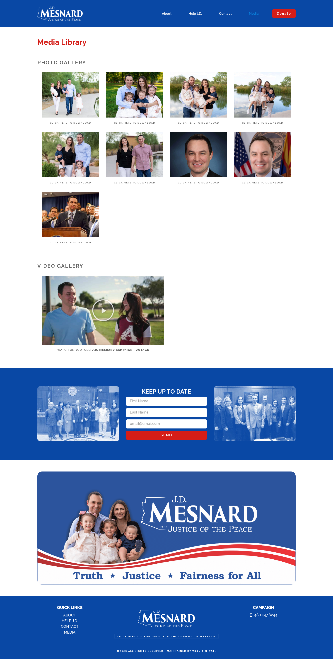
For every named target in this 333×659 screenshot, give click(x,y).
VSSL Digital (203, 651)
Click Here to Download (70, 123)
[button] (103, 310)
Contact (225, 13)
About (166, 13)
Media (254, 13)
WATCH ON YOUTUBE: (103, 349)
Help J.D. (195, 13)
